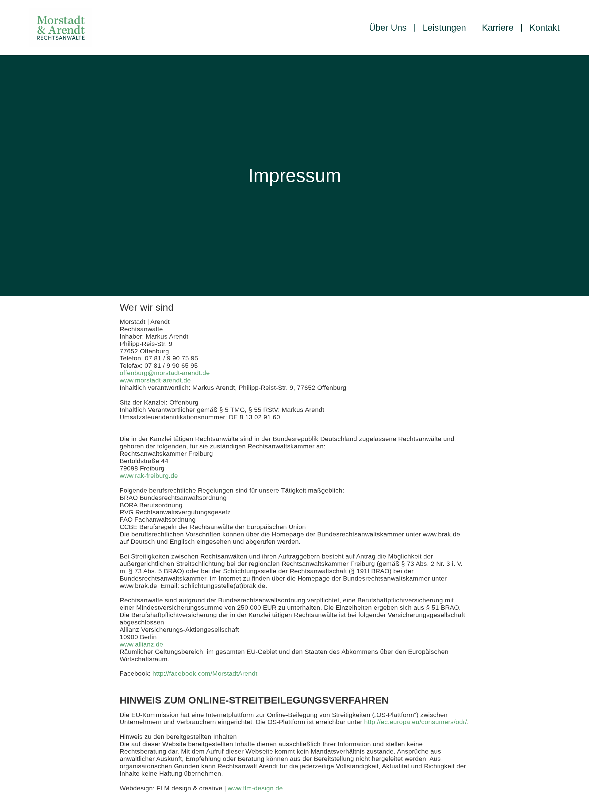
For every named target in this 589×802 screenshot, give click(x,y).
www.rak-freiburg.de (149, 475)
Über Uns (388, 28)
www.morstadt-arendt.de (155, 380)
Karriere (498, 28)
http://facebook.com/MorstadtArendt (204, 673)
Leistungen (444, 28)
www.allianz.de (141, 644)
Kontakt (544, 28)
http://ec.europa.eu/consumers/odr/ (415, 721)
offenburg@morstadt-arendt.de (165, 372)
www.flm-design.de (255, 788)
